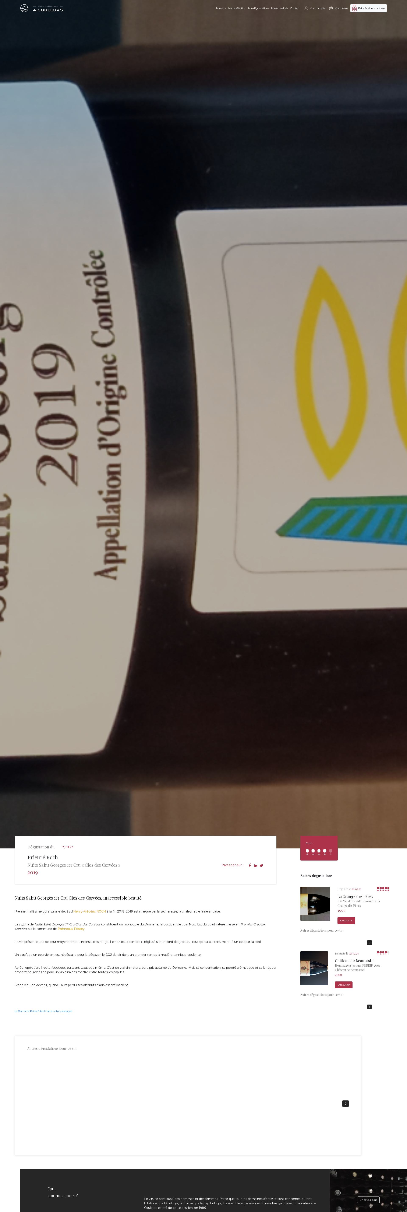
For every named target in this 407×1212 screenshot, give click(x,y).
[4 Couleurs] (41, 8)
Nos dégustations (258, 8)
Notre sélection (237, 8)
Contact (295, 8)
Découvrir (346, 920)
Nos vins (221, 8)
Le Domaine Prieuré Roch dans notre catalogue (43, 1011)
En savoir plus (368, 1199)
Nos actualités (279, 8)
